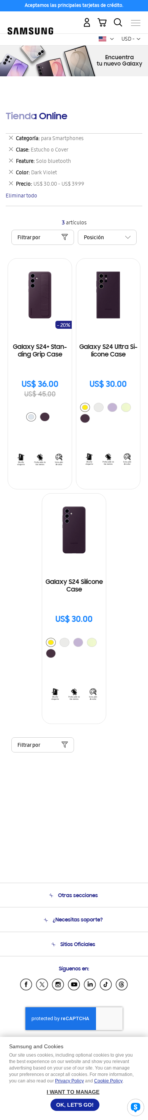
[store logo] (30, 19)
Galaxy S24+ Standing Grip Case (40, 351)
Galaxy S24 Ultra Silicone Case (108, 351)
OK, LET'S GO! (75, 1105)
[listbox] (40, 417)
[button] (112, 39)
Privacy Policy (69, 1081)
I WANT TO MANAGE (73, 1092)
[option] (31, 416)
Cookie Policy (108, 1081)
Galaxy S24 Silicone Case (74, 586)
